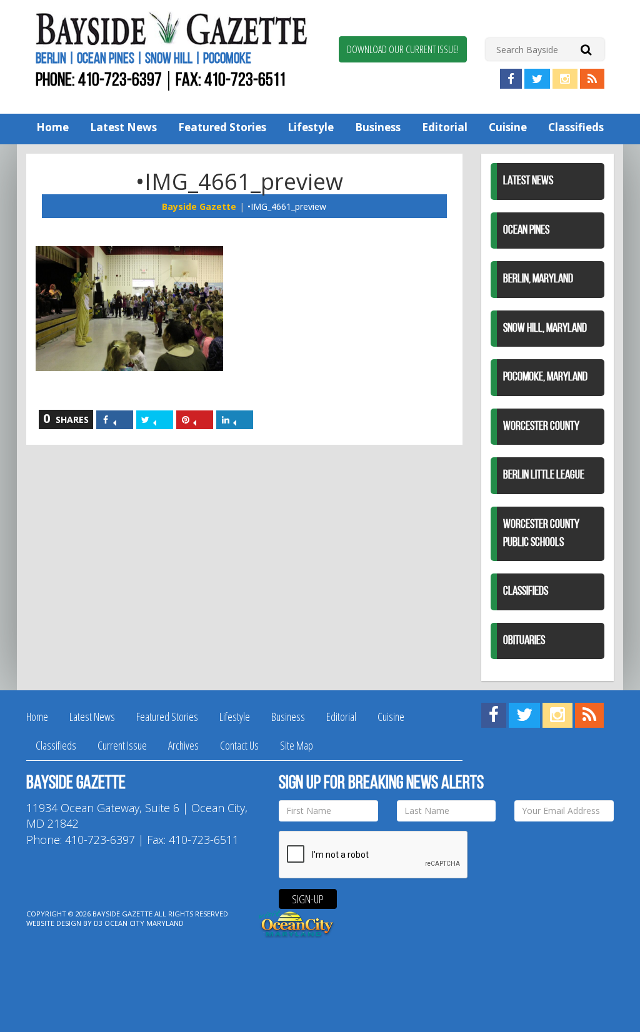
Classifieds (576, 127)
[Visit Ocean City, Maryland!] (297, 922)
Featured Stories (222, 127)
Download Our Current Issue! (403, 49)
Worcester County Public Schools (541, 533)
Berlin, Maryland (538, 279)
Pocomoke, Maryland (545, 377)
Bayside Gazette (199, 206)
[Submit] (586, 49)
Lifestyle (311, 127)
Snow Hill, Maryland (545, 328)
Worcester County (541, 426)
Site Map (296, 745)
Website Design (53, 923)
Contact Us (239, 745)
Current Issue (122, 745)
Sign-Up (308, 898)
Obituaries (524, 641)
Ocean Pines (526, 230)
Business (378, 127)
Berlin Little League (543, 475)
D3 (98, 923)
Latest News (123, 127)
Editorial (445, 127)
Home (52, 127)
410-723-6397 (120, 81)
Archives (183, 745)
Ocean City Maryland (144, 923)
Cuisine (508, 127)
